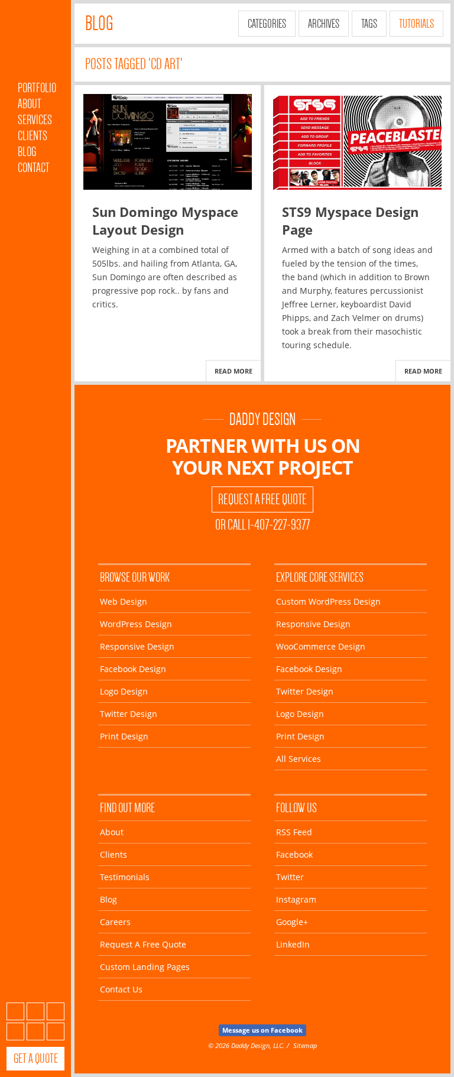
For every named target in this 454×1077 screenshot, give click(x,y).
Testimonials (125, 877)
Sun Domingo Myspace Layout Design (165, 220)
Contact (34, 167)
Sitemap (305, 1045)
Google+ (35, 1031)
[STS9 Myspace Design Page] (357, 142)
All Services (298, 758)
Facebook (35, 1011)
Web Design (123, 601)
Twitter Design (128, 713)
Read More (233, 370)
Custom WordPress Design (328, 601)
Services (35, 119)
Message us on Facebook (262, 1030)
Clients (32, 135)
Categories (267, 23)
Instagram (15, 1031)
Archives (323, 23)
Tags (369, 23)
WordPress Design (136, 624)
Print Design (124, 736)
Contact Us (121, 989)
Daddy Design (262, 419)
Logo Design (124, 691)
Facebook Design (133, 668)
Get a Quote (36, 1058)
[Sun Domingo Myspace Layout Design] (167, 142)
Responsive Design (137, 646)
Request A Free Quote (262, 499)
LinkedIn (55, 1031)
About (29, 103)
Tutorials (416, 23)
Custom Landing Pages (145, 966)
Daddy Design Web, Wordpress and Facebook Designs (35, 43)
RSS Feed (294, 832)
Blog (27, 151)
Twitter (55, 1011)
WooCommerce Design (320, 646)
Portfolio (37, 87)
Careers (115, 921)
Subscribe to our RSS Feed (15, 1011)
